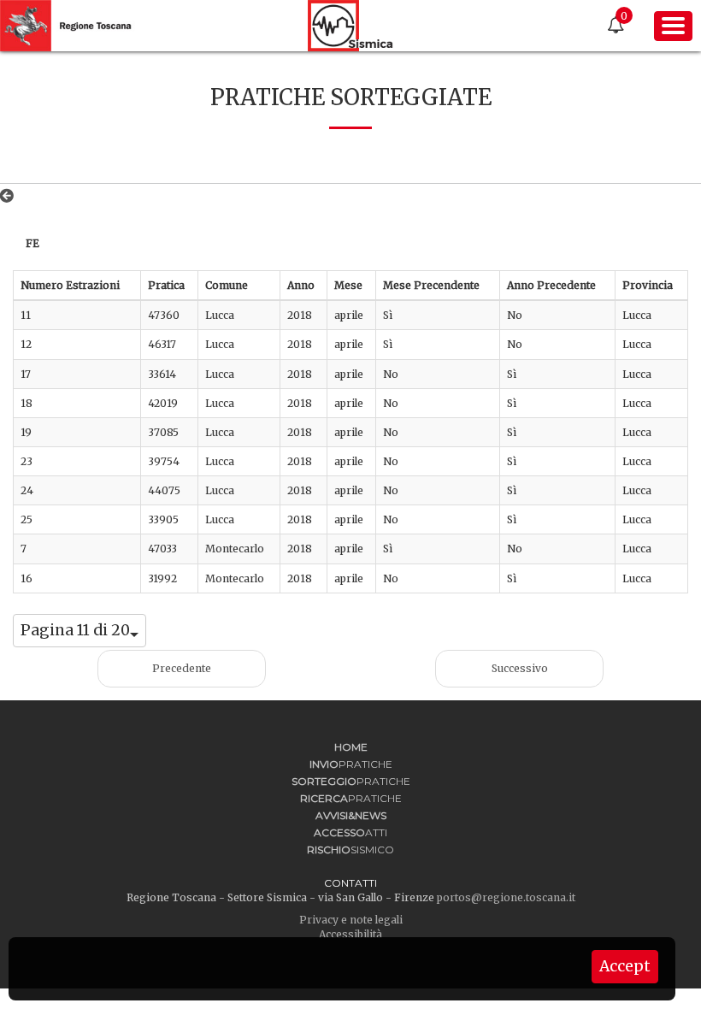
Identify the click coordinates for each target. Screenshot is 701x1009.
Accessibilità (350, 934)
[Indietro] (10, 195)
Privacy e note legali (351, 919)
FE (32, 243)
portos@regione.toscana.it (506, 897)
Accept (625, 966)
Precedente (181, 668)
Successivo (520, 668)
